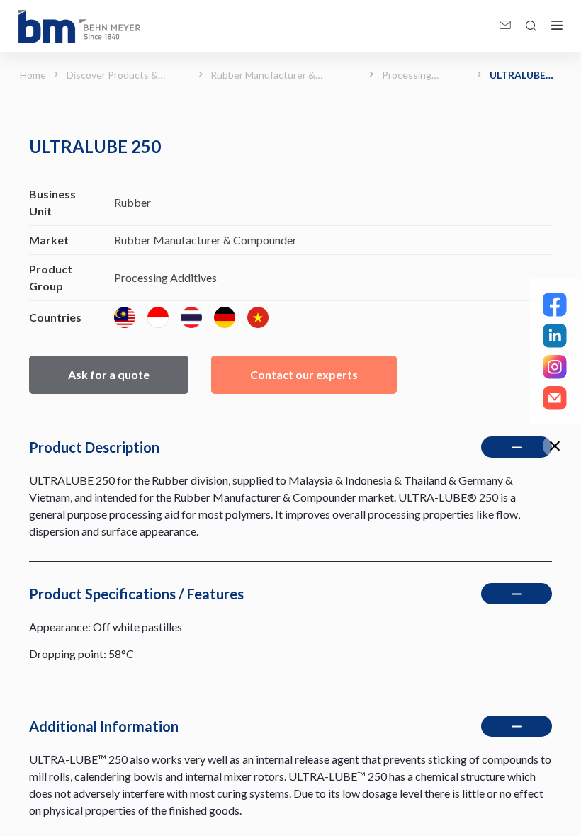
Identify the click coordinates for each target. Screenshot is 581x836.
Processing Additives (406, 75)
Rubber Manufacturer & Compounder (262, 75)
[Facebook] (555, 305)
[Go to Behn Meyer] (79, 26)
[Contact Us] (555, 398)
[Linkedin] (555, 336)
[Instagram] (555, 367)
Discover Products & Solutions (112, 75)
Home (31, 75)
